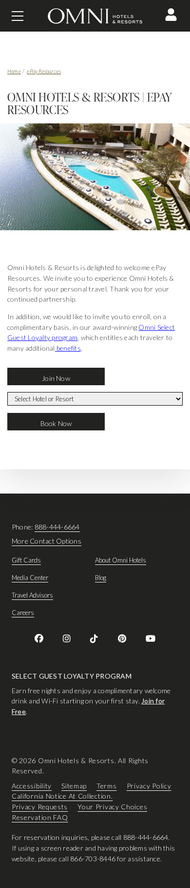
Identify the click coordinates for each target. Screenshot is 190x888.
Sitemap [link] (74, 785)
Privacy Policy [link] (149, 785)
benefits (68, 348)
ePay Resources (44, 71)
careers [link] (23, 612)
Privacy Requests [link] (40, 807)
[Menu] (17, 16)
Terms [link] (106, 785)
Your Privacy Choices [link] (112, 807)
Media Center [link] (30, 577)
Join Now (56, 378)
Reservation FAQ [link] (40, 817)
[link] (39, 638)
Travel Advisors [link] (32, 595)
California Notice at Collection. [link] (62, 796)
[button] (171, 14)
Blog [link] (100, 577)
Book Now (56, 423)
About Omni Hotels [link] (120, 560)
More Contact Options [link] (46, 541)
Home (14, 71)
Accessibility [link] (32, 785)
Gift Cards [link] (26, 560)
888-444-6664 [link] (57, 527)
